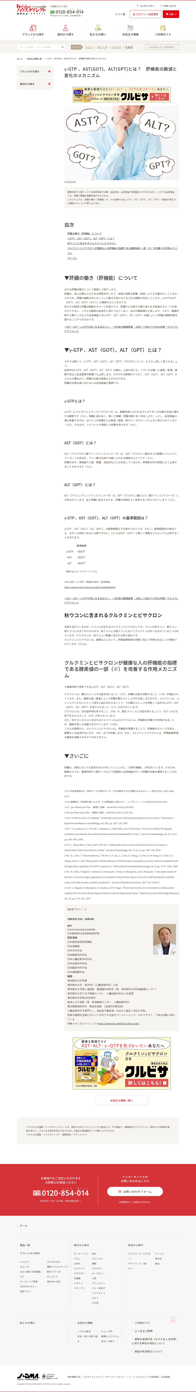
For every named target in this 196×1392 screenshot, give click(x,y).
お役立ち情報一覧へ (121, 1100)
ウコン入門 (106, 1331)
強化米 (158, 1258)
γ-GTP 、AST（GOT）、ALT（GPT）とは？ (91, 238)
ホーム (19, 58)
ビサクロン (79, 1273)
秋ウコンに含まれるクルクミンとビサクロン (91, 243)
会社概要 (165, 1376)
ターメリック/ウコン (81, 1256)
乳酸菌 (129, 47)
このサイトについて (92, 1376)
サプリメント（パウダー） (139, 1256)
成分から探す (81, 1245)
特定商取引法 (74, 1376)
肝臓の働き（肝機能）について (84, 233)
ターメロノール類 (98, 1276)
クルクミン (79, 1268)
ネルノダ (102, 47)
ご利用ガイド (163, 34)
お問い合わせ (169, 6)
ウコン (89, 47)
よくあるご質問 (144, 1331)
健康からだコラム (110, 1336)
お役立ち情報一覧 (34, 58)
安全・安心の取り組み (87, 1339)
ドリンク (159, 1253)
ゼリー (131, 1268)
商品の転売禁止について (149, 1351)
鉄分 (94, 1253)
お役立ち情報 (85, 1323)
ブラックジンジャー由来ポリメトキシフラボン (98, 1290)
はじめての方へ (147, 5)
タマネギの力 (53, 1261)
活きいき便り (107, 1341)
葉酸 (94, 1263)
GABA (77, 1263)
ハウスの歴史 (84, 1331)
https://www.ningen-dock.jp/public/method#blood (89, 587)
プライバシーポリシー (115, 1376)
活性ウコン (25, 1291)
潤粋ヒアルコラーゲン (58, 1266)
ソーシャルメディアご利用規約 (144, 1376)
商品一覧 (25, 1245)
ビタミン (78, 1283)
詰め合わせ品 (53, 1281)
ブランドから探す (30, 1253)
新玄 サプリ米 (54, 1271)
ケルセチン (97, 1268)
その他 (95, 1302)
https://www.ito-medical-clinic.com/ (118, 1023)
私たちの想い (98, 34)
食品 (157, 1263)
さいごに (72, 258)
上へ (173, 1319)
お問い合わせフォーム (137, 1191)
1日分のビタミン (28, 1286)
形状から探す (135, 1245)
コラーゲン (79, 1288)
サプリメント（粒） (138, 1263)
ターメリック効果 (29, 1281)
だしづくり (52, 1276)
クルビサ (116, 47)
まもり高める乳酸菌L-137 (31, 1274)
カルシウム (97, 1258)
